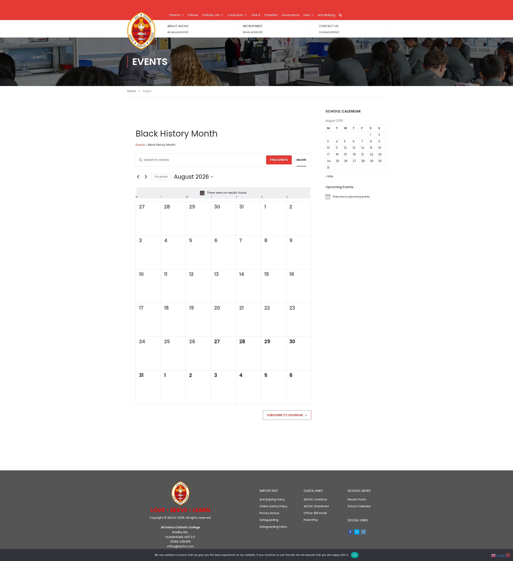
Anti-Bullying (326, 15)
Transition (271, 15)
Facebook (350, 531)
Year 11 (255, 15)
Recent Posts (357, 499)
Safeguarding (269, 520)
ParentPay (311, 520)
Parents (174, 15)
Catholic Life (211, 15)
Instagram (363, 531)
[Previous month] (138, 176)
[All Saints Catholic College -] (141, 30)
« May (329, 176)
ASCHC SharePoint (316, 506)
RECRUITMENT (253, 26)
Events (140, 145)
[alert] (223, 192)
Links (306, 15)
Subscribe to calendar (285, 415)
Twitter (356, 531)
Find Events (279, 160)
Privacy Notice (269, 513)
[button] (340, 15)
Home (131, 91)
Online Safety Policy (273, 506)
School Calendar (359, 506)
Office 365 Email (315, 513)
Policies (193, 15)
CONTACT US (328, 26)
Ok (354, 554)
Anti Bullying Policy (272, 499)
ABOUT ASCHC (178, 26)
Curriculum (235, 15)
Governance (290, 15)
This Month (161, 176)
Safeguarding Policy (273, 527)
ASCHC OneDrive (315, 499)
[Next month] (145, 176)
